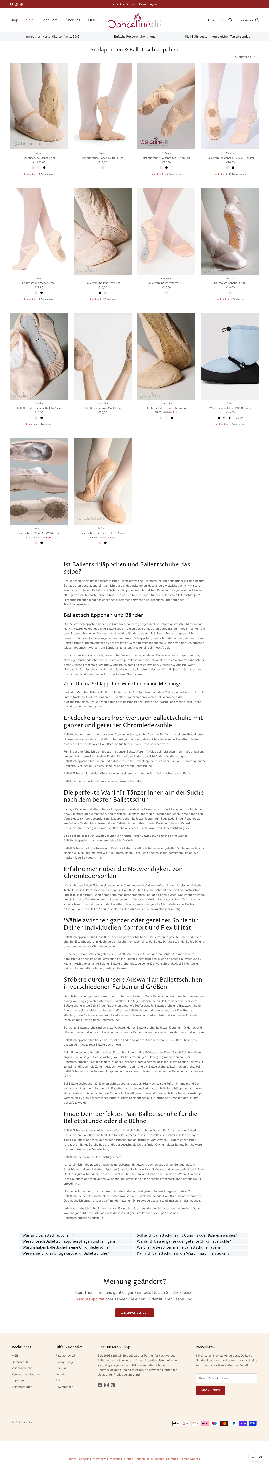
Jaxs (150, 1459)
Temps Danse (189, 1459)
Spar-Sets (49, 20)
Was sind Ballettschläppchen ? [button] (47, 1235)
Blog (58, 1380)
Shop (14, 20)
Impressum (19, 1380)
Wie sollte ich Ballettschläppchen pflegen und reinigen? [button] (68, 1241)
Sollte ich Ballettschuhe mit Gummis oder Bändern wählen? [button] (187, 1235)
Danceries (115, 1459)
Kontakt (60, 1374)
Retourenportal (65, 1356)
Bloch (73, 1459)
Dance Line (26, 1422)
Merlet (128, 1459)
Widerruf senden (134, 1313)
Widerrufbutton (22, 1387)
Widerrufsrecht (22, 1368)
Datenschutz (20, 1362)
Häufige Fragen (65, 1362)
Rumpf (159, 1459)
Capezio (84, 1459)
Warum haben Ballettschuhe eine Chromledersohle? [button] (66, 1247)
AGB (15, 1356)
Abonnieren (210, 1390)
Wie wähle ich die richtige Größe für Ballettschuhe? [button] (65, 1253)
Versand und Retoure (26, 1374)
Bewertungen (64, 1387)
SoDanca (172, 1459)
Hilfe (92, 20)
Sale (29, 20)
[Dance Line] (134, 20)
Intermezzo (99, 1459)
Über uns (73, 20)
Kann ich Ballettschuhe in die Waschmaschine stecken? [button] (183, 1253)
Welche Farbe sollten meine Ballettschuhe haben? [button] (178, 1247)
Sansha (140, 1459)
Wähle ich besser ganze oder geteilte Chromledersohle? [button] (184, 1241)
